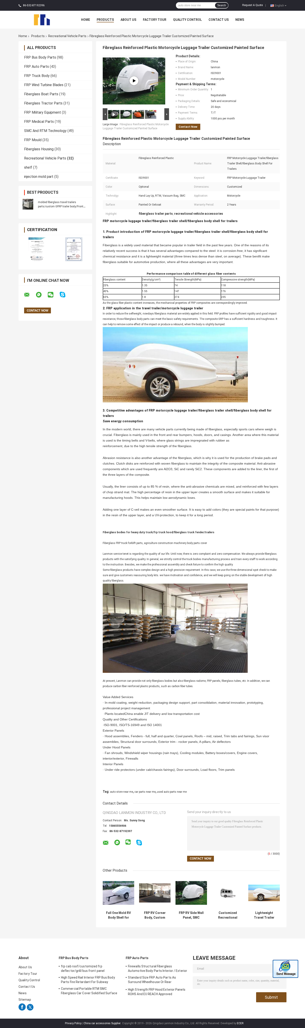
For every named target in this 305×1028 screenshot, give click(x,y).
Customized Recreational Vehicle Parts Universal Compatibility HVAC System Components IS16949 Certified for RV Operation (228, 915)
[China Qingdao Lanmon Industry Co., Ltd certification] (37, 249)
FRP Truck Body (37, 76)
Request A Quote (252, 5)
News (239, 19)
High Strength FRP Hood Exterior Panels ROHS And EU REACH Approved (156, 992)
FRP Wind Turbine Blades (43, 85)
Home (85, 19)
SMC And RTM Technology (45, 131)
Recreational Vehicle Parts (67, 36)
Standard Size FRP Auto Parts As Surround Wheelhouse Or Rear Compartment (152, 980)
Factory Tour (154, 19)
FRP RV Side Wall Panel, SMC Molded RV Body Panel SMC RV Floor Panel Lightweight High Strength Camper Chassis (191, 915)
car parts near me (145, 791)
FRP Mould (33, 140)
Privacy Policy (73, 1023)
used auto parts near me (172, 791)
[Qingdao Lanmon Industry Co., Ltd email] (29, 295)
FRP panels (213, 680)
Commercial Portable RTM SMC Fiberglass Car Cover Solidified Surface (89, 991)
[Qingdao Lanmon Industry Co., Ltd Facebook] (22, 1009)
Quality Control (187, 19)
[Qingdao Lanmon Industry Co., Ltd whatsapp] (41, 295)
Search (221, 5)
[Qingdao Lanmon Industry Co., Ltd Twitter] (30, 1009)
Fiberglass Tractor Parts (43, 103)
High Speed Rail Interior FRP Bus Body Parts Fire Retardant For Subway (88, 980)
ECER (240, 1023)
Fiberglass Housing (39, 149)
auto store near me (121, 791)
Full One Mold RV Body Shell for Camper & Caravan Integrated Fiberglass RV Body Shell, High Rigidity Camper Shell (118, 915)
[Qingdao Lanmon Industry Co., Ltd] (43, 19)
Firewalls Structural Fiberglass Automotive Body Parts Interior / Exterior (157, 968)
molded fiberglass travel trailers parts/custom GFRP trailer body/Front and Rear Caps (60, 206)
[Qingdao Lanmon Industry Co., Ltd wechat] (53, 295)
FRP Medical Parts (39, 121)
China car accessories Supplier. (103, 1023)
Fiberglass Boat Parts (41, 94)
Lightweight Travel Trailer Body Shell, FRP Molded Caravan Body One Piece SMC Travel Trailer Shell (264, 915)
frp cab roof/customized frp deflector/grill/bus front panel (82, 968)
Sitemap (25, 999)
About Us (128, 19)
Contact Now (188, 126)
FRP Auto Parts (36, 66)
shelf (28, 167)
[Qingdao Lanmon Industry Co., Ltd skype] (65, 294)
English (279, 5)
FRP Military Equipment (42, 112)
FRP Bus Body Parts (40, 57)
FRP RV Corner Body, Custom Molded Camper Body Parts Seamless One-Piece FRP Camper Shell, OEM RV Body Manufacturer (154, 915)
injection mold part (38, 176)
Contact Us (219, 19)
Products (105, 19)
